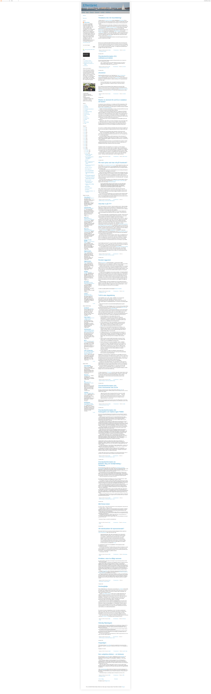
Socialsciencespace (87, 329)
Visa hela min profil (86, 42)
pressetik (124, 66)
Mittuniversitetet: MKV (88, 62)
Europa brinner (87, 366)
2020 (85, 133)
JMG (123, 156)
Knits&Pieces (108, 12)
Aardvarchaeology (87, 207)
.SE (84, 381)
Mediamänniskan (87, 402)
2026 (85, 127)
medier (124, 50)
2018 (85, 136)
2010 (85, 148)
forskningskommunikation (89, 108)
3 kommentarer (115, 618)
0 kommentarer (116, 50)
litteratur (124, 618)
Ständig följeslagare (105, 623)
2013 (85, 144)
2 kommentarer (116, 675)
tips (84, 120)
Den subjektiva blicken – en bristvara (111, 654)
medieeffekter (101, 581)
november (87, 151)
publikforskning (101, 200)
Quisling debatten (87, 375)
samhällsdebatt (101, 292)
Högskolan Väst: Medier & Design (89, 64)
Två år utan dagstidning (106, 295)
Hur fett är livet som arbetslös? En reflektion (88, 295)
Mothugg (86, 271)
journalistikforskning (88, 111)
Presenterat (97, 12)
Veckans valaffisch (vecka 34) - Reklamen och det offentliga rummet (89, 318)
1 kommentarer (115, 522)
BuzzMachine (86, 307)
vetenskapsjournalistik (102, 51)
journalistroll (86, 112)
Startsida (116, 678)
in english (86, 110)
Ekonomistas (86, 281)
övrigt (108, 67)
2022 (85, 132)
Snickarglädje (103, 586)
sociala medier (106, 200)
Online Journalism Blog (88, 350)
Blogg (87, 12)
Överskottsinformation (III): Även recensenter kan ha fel (108, 386)
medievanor (107, 380)
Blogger (123, 686)
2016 (85, 139)
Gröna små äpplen (87, 365)
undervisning (86, 122)
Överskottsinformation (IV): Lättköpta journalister (107, 57)
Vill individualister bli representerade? (111, 528)
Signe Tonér (86, 217)
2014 (85, 142)
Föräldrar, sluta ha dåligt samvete (109, 558)
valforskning (125, 554)
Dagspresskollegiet (102, 380)
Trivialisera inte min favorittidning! (109, 18)
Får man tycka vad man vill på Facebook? (112, 162)
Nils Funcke (86, 374)
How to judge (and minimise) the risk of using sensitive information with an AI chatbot (89, 353)
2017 (85, 138)
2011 (85, 147)
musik (124, 403)
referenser (124, 522)
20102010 (101, 73)
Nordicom (86, 65)
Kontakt (83, 12)
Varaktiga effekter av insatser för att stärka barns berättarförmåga (89, 219)
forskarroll (86, 107)
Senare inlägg (101, 678)
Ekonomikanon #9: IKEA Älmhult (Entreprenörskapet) (89, 283)
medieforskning (101, 456)
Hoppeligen (102, 643)
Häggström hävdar (87, 250)
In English (102, 12)
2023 (85, 130)
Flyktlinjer (86, 293)
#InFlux (85, 105)
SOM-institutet (112, 200)
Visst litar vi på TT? (104, 204)
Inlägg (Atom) (107, 680)
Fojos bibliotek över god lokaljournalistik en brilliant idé (89, 404)
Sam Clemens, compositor (88, 308)
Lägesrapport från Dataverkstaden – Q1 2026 (89, 382)
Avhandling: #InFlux (87, 60)
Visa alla (94, 303)
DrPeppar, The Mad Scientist (87, 240)
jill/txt (85, 340)
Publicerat (91, 12)
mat (123, 291)
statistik (124, 93)
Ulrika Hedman (87, 22)
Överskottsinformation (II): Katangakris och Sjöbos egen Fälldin (111, 411)
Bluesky (84, 15)
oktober (86, 153)
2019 (85, 135)
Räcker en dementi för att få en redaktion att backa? (89, 162)
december (87, 150)
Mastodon (85, 18)
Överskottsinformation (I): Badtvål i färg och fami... (90, 178)
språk (124, 651)
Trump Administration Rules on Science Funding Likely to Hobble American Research (89, 331)
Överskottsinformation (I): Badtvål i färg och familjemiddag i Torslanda (109, 463)
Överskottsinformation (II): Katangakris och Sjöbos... (90, 176)
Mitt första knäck (104, 504)
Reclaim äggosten (104, 260)
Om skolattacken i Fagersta (89, 198)
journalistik (101, 676)
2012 (85, 145)
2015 (85, 141)
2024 (85, 129)
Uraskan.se (86, 392)
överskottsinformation (102, 67)
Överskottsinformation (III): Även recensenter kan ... (89, 172)
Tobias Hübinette (87, 197)
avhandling (86, 106)
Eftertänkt (90, 5)
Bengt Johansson (87, 316)
